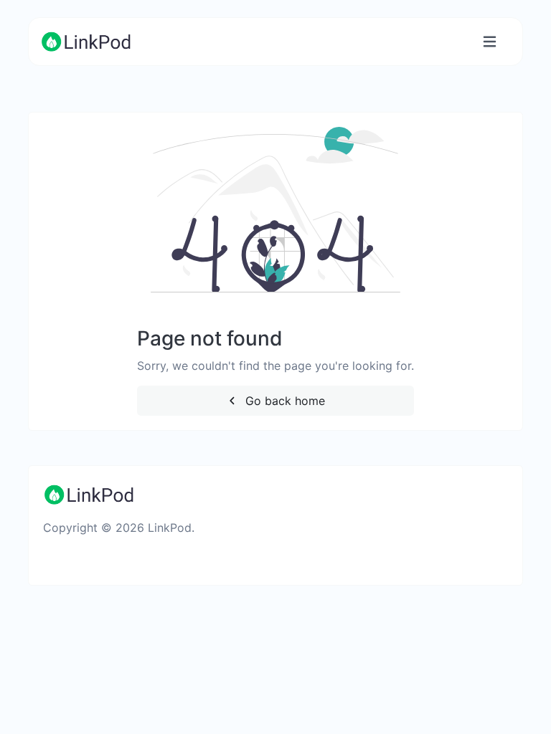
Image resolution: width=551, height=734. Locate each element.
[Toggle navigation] (489, 42)
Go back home (283, 401)
